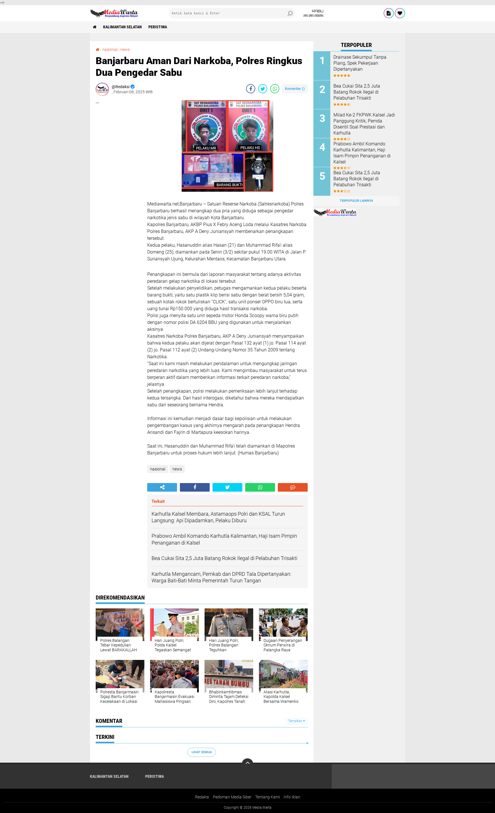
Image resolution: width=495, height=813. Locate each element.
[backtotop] (247, 764)
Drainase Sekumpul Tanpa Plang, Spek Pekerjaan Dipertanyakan (359, 63)
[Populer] (399, 13)
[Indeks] (388, 13)
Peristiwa (157, 27)
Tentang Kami (267, 797)
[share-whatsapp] (274, 88)
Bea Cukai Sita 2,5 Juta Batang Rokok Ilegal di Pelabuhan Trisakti (356, 92)
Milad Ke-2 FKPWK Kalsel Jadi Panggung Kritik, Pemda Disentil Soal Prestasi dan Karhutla (364, 123)
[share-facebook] (250, 88)
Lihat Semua (202, 752)
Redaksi (202, 797)
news (125, 49)
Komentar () (295, 88)
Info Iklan (292, 797)
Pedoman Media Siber (232, 797)
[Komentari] (293, 487)
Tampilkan (295, 721)
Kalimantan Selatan (122, 27)
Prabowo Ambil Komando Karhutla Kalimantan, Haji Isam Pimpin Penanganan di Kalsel (362, 152)
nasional (109, 49)
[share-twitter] (262, 88)
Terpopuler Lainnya (356, 201)
